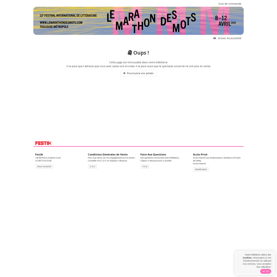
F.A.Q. (145, 166)
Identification (201, 169)
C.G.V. (92, 166)
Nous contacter (44, 166)
